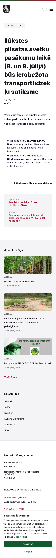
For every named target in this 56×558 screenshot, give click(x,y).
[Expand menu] (51, 9)
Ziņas (19, 25)
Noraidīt (28, 551)
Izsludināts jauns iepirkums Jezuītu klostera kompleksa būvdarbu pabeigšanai (24, 322)
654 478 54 (10, 466)
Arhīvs (7, 103)
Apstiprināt (28, 544)
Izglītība (8, 413)
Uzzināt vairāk (20, 537)
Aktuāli (8, 277)
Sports (8, 430)
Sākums (10, 25)
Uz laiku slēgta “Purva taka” (20, 281)
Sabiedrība (10, 424)
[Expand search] (42, 9)
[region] (28, 534)
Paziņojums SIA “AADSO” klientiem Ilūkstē (27, 363)
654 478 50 (10, 478)
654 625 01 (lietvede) (14, 508)
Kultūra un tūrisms (14, 418)
